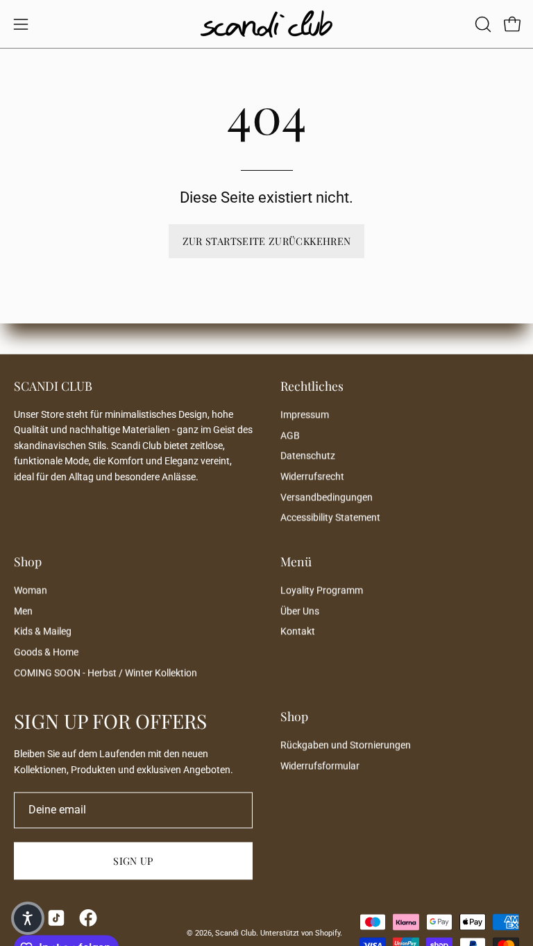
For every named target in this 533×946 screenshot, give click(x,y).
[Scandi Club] (266, 23)
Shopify (327, 933)
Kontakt (297, 632)
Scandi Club (235, 933)
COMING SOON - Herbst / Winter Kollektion (105, 673)
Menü (296, 561)
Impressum (304, 415)
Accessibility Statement (330, 518)
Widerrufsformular (319, 766)
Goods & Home (46, 652)
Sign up (133, 861)
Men (23, 611)
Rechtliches (312, 386)
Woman (30, 590)
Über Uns (299, 611)
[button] (481, 24)
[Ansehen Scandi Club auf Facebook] (88, 918)
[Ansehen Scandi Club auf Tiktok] (56, 918)
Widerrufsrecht (312, 476)
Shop (28, 561)
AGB (290, 435)
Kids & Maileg (42, 632)
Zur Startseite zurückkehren (267, 241)
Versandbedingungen (326, 497)
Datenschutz (307, 456)
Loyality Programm (321, 590)
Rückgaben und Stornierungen (345, 746)
